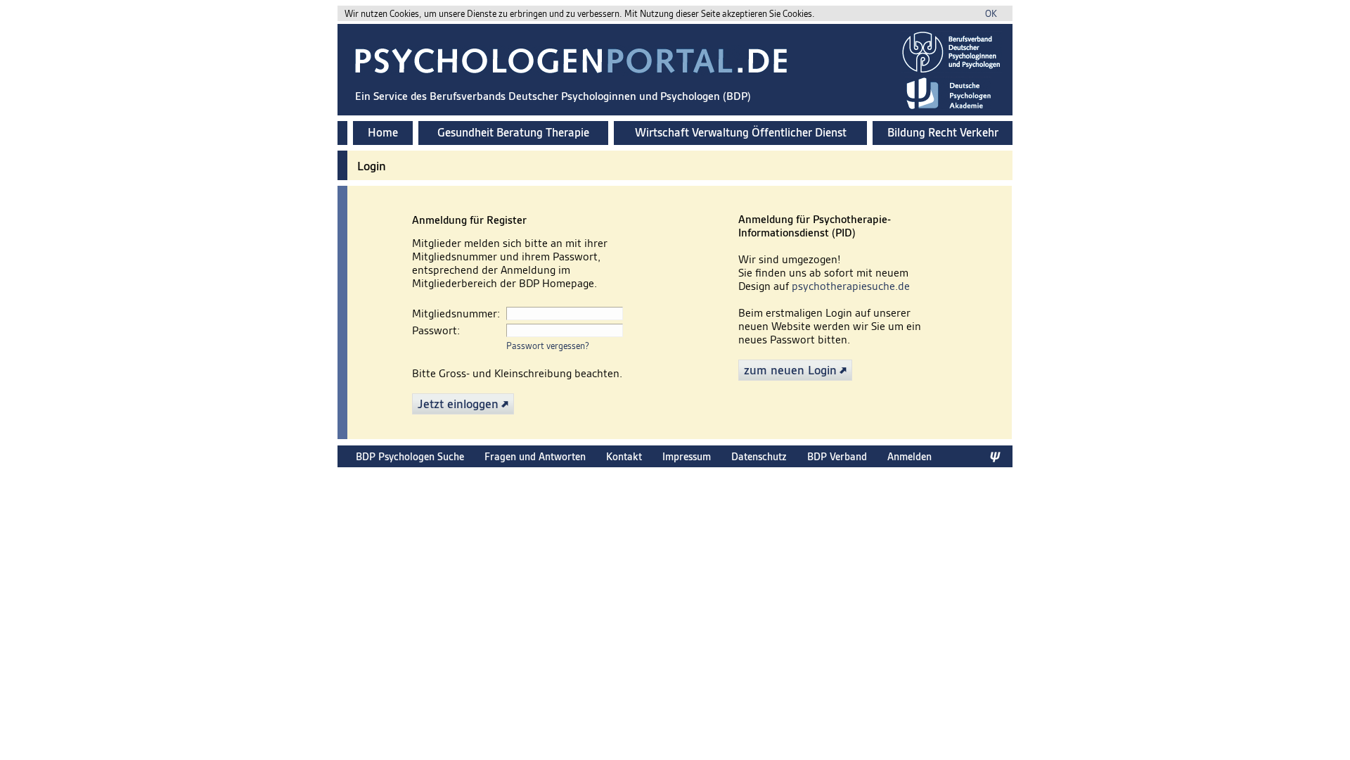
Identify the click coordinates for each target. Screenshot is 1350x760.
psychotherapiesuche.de (851, 286)
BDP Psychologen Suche (410, 456)
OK (991, 13)
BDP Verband (837, 456)
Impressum (686, 456)
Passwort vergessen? (547, 346)
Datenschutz (759, 456)
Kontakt (624, 456)
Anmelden (909, 456)
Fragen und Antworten (535, 456)
